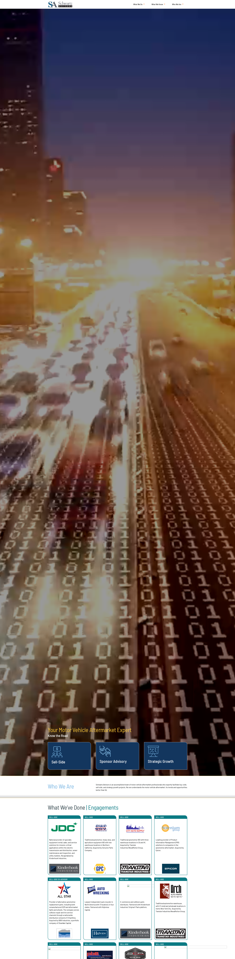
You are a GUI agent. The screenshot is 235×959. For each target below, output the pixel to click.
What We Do (137, 4)
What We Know (157, 4)
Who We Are (176, 4)
